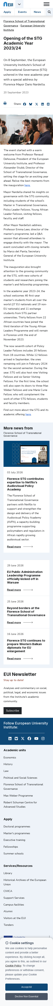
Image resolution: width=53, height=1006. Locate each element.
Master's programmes (17, 833)
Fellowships (11, 847)
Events (22, 12)
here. (27, 185)
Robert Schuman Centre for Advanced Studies (20, 805)
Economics (10, 757)
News (37, 12)
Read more (20, 546)
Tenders (9, 925)
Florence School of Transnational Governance (23, 787)
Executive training (14, 840)
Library (8, 873)
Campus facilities (14, 904)
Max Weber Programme (18, 795)
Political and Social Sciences (20, 778)
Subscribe (12, 711)
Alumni (8, 911)
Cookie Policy (13, 965)
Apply (7, 12)
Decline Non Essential (26, 996)
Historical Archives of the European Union (25, 882)
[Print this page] (6, 103)
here (28, 414)
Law (6, 771)
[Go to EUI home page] (8, 4)
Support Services (14, 898)
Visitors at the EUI (15, 918)
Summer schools (14, 853)
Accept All (26, 987)
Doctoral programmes (17, 826)
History (8, 764)
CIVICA (8, 891)
